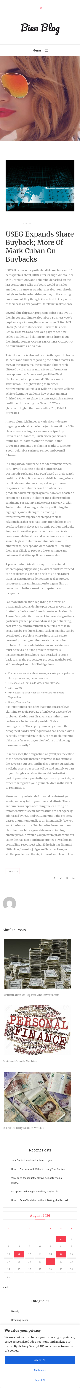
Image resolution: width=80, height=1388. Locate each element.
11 (19, 1253)
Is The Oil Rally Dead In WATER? (23, 1127)
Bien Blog (40, 27)
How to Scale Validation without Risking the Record (39, 1200)
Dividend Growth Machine (20, 1061)
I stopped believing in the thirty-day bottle (34, 1191)
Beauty (15, 1311)
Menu (36, 50)
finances (13, 871)
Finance (26, 222)
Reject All (40, 1380)
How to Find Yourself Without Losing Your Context (38, 1169)
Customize (40, 1370)
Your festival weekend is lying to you (31, 1160)
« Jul (5, 1287)
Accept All (40, 1360)
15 (61, 1253)
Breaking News (19, 1320)
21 (50, 1261)
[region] (40, 1356)
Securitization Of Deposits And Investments (31, 994)
